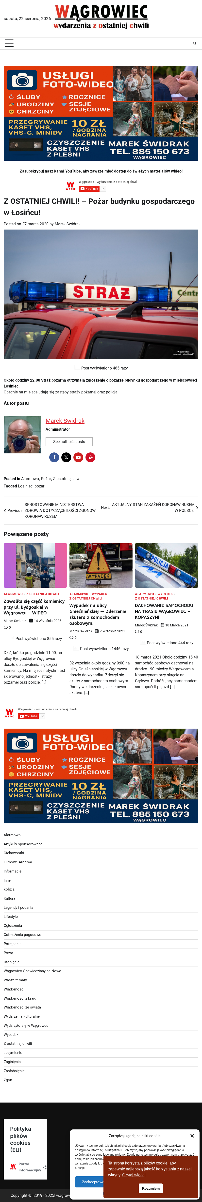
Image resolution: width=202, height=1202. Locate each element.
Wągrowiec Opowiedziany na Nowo (32, 971)
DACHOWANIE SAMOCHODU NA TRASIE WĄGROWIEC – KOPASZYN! (164, 611)
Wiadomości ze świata (22, 1007)
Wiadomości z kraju (20, 998)
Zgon (8, 1080)
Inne (7, 880)
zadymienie (13, 1053)
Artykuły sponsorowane (23, 844)
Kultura (9, 898)
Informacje (12, 871)
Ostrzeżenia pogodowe (22, 935)
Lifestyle (11, 917)
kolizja (9, 889)
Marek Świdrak (68, 224)
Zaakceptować (94, 1182)
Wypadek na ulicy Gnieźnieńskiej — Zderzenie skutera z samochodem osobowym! (97, 614)
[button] (192, 1135)
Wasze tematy (15, 980)
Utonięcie (11, 962)
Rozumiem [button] (151, 1188)
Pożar (46, 478)
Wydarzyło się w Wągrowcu (26, 1026)
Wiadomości (14, 989)
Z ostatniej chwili (68, 478)
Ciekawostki (14, 853)
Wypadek (99, 594)
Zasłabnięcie (14, 1071)
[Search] (194, 43)
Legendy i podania (18, 908)
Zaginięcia (12, 1062)
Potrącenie (12, 944)
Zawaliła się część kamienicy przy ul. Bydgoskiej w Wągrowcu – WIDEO (34, 607)
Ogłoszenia (13, 926)
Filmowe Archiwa (18, 862)
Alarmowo (30, 478)
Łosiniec (25, 486)
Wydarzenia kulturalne (22, 1016)
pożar (39, 486)
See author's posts (69, 441)
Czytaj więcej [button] (134, 1175)
